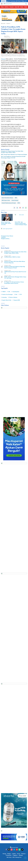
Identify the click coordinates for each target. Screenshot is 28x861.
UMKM (4, 291)
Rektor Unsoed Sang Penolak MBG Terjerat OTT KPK (6, 223)
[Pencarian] (26, 4)
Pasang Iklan (8, 855)
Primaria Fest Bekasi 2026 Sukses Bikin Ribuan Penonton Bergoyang (14, 262)
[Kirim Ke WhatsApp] (26, 208)
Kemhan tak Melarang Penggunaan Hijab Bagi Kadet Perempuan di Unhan (14, 267)
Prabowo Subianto (13, 297)
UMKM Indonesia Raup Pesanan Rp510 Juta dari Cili (15, 272)
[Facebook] (6, 849)
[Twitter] (9, 849)
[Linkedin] (14, 849)
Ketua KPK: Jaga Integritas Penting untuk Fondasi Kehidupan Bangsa (21, 223)
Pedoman (23, 853)
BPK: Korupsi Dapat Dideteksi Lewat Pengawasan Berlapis (14, 154)
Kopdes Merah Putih (6, 300)
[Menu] (2, 4)
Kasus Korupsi (15, 200)
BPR (16, 197)
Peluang (3, 59)
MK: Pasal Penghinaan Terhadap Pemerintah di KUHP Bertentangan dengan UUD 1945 (13, 157)
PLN (21, 294)
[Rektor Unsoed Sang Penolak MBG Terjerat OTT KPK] (7, 217)
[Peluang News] (7, 4)
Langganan (15, 855)
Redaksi (9, 853)
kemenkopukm (16, 291)
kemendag (4, 297)
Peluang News (18, 857)
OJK (9, 291)
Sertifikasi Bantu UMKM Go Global (12, 257)
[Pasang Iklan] (14, 178)
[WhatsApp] (19, 849)
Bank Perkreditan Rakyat (7, 197)
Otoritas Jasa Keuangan (7, 294)
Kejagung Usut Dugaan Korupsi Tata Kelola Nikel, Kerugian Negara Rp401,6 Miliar (12, 152)
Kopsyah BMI (17, 300)
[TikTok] (22, 849)
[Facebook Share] (14, 208)
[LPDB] (14, 438)
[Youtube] (17, 849)
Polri (16, 294)
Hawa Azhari (6, 36)
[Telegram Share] (23, 208)
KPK (19, 203)
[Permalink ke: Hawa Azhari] (2, 36)
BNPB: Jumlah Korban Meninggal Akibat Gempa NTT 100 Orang (15, 277)
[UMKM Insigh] (14, 18)
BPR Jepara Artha (6, 200)
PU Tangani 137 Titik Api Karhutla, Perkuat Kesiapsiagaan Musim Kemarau (14, 282)
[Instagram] (11, 849)
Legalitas (14, 853)
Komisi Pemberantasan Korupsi (9, 203)
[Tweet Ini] (17, 208)
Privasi (18, 853)
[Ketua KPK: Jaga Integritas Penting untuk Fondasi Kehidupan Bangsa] (21, 217)
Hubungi (21, 855)
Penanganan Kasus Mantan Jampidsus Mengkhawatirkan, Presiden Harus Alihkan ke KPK (7, 237)
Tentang (4, 853)
